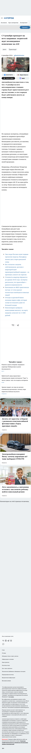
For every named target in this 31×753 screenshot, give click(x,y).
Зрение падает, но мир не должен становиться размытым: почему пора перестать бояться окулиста (14, 390)
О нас (3, 650)
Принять (25, 27)
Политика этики (6, 665)
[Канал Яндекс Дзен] (8, 78)
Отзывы (4, 653)
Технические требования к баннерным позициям (13, 671)
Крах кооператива (13, 22)
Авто (4, 49)
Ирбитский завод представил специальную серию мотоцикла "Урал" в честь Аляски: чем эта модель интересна (15, 379)
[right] (29, 23)
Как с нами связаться (7, 668)
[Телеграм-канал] (8, 640)
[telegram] (18, 325)
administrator (19, 55)
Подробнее (11, 696)
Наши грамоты (5, 662)
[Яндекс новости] (22, 75)
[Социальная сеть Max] (22, 78)
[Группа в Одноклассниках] (6, 640)
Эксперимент (23, 22)
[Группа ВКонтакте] (8, 75)
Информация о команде (8, 659)
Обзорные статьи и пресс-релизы (10, 656)
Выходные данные (6, 680)
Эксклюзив (4, 22)
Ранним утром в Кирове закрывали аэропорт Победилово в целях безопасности (13, 368)
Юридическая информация (8, 677)
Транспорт (12, 49)
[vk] (13, 325)
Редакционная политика (8, 674)
